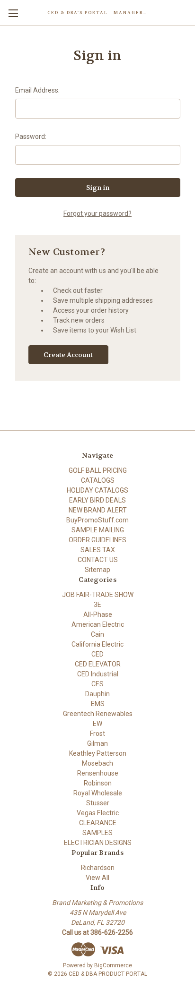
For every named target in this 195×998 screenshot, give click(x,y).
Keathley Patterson (97, 753)
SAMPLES (97, 832)
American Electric (97, 624)
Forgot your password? (97, 213)
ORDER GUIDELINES (97, 540)
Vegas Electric (98, 813)
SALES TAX (97, 550)
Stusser (97, 803)
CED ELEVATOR (98, 664)
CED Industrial (97, 674)
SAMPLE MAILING (97, 530)
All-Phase (97, 614)
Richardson (98, 867)
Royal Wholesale (97, 793)
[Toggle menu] (13, 13)
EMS (98, 704)
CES (97, 684)
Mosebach (97, 763)
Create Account (68, 354)
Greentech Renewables (98, 713)
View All (97, 877)
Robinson (98, 783)
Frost (97, 733)
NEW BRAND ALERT (98, 510)
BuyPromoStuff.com (97, 520)
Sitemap (97, 569)
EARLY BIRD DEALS (97, 500)
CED (97, 654)
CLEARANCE (97, 823)
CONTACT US (98, 559)
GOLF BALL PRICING (98, 470)
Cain (97, 634)
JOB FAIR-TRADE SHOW (97, 594)
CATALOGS (98, 480)
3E (97, 604)
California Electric (97, 644)
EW (97, 723)
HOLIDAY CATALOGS (97, 490)
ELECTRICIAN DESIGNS (98, 842)
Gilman (97, 743)
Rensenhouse (97, 773)
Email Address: (37, 90)
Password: (30, 136)
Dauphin (97, 694)
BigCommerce (113, 965)
